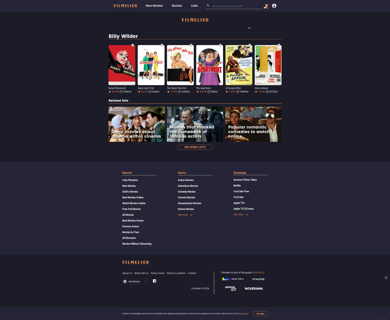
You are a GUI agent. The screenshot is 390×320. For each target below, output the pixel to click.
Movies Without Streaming (137, 243)
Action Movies (186, 180)
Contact (192, 273)
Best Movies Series (133, 220)
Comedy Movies (187, 191)
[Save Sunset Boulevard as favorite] (133, 45)
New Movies (129, 185)
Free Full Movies (131, 209)
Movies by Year (130, 232)
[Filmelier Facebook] (154, 281)
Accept (260, 313)
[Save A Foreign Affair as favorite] (250, 45)
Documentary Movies (189, 203)
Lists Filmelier (130, 180)
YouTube (239, 197)
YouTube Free (241, 191)
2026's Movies (130, 191)
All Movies (128, 214)
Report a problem (176, 273)
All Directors (129, 238)
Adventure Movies (188, 185)
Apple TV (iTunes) (244, 208)
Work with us (141, 273)
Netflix (237, 185)
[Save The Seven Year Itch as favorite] (191, 45)
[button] (144, 281)
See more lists (195, 147)
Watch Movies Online (134, 203)
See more (183, 214)
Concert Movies (186, 197)
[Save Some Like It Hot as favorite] (162, 45)
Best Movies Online (133, 197)
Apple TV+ (239, 203)
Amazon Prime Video (245, 179)
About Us (127, 273)
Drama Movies (186, 209)
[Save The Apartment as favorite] (220, 45)
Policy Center (243, 314)
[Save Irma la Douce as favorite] (279, 45)
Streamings (240, 172)
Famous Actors (130, 226)
